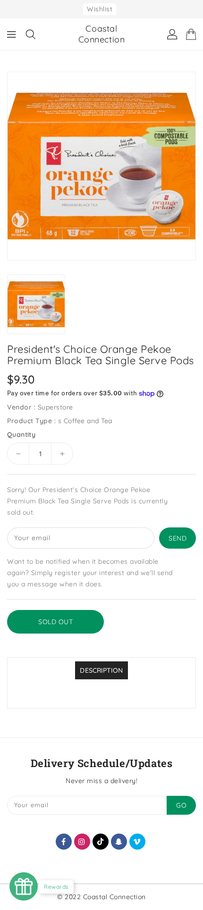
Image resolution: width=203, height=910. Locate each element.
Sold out (55, 622)
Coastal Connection (101, 34)
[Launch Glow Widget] (23, 886)
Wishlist (99, 9)
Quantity (21, 434)
